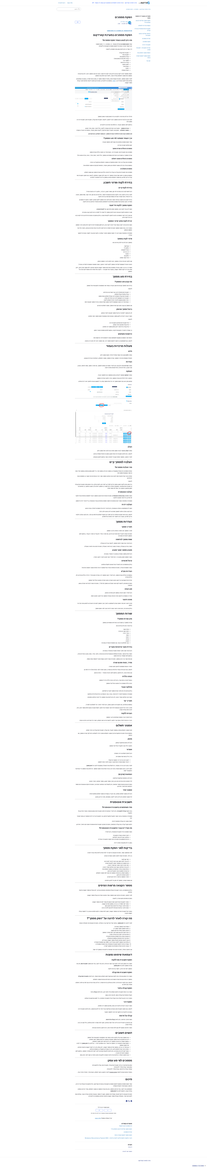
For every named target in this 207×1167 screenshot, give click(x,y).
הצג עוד (148, 61)
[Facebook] (131, 1101)
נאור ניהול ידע (124, 21)
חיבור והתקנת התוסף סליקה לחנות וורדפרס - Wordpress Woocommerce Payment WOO (108, 1138)
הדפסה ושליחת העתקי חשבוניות (144, 34)
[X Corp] (129, 1101)
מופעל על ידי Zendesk (198, 1165)
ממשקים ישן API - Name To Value (101, 3)
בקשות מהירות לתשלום (144, 25)
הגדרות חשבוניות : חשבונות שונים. (143, 48)
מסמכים (136, 9)
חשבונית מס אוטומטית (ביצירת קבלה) (142, 29)
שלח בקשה (69, 2)
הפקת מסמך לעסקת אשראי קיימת (143, 57)
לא (99, 1110)
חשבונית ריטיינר (146, 45)
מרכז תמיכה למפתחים (117, 3)
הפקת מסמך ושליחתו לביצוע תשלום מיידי (143, 21)
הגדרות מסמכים (146, 38)
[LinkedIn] (126, 1101)
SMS (114, 81)
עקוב (78, 22)
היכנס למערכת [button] (61, 2)
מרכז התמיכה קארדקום (145, 9)
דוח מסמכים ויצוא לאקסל (125, 1126)
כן (107, 1110)
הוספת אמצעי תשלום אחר (143, 53)
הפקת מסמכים (129, 9)
